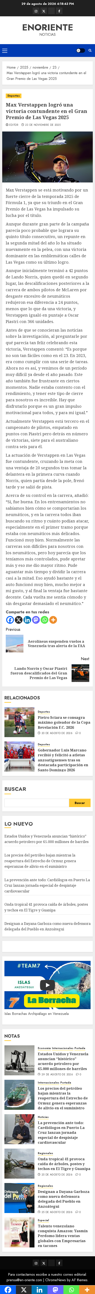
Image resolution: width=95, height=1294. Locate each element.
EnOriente (47, 27)
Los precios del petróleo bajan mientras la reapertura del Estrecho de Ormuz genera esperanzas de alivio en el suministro (40, 861)
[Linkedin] (27, 620)
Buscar (15, 789)
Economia (44, 1048)
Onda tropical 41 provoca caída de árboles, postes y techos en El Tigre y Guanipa (64, 1164)
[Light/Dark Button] (80, 50)
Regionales (45, 1153)
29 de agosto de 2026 (57, 1074)
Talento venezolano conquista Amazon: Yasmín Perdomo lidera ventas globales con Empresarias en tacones (63, 1236)
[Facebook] (10, 620)
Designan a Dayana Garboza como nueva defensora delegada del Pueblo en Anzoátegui (63, 1199)
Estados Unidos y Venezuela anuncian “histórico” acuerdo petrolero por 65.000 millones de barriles (46, 839)
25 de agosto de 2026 (57, 1175)
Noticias (43, 1117)
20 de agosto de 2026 (57, 733)
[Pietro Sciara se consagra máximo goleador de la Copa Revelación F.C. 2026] (19, 722)
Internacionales (62, 1048)
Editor (13, 125)
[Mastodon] (36, 620)
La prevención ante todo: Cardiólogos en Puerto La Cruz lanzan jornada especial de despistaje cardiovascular (47, 885)
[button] (4, 51)
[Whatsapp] (44, 620)
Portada (79, 1048)
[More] (53, 620)
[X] (19, 620)
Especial (43, 1220)
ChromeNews (55, 1280)
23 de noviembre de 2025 (43, 125)
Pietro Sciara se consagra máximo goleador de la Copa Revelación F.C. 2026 (64, 722)
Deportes (14, 96)
